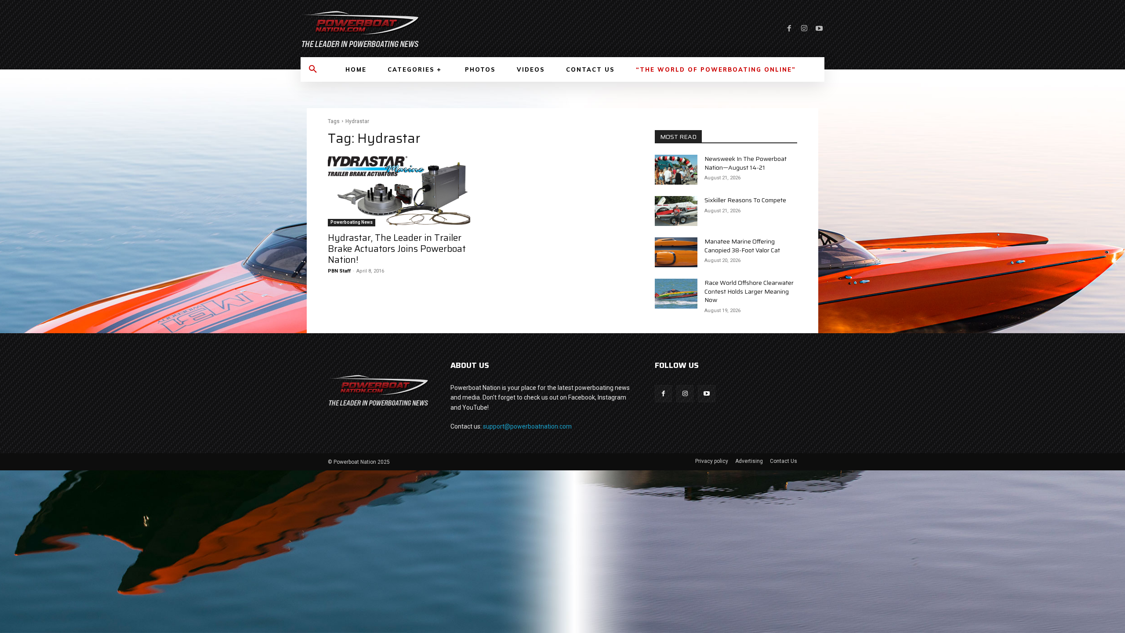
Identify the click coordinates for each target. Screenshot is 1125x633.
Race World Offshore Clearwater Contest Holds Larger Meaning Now (749, 291)
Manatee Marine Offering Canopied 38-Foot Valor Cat (742, 245)
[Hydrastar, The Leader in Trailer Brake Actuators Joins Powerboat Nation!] (399, 190)
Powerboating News (351, 222)
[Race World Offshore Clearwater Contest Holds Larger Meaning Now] (676, 294)
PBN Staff (339, 271)
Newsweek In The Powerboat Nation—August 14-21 (745, 163)
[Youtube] (819, 28)
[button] (313, 69)
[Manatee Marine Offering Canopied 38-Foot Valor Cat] (676, 252)
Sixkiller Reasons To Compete (745, 200)
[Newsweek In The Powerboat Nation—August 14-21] (676, 170)
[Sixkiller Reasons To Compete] (676, 211)
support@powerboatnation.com (527, 426)
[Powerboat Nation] (426, 28)
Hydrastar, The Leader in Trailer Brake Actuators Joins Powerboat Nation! (397, 248)
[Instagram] (804, 28)
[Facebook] (789, 28)
